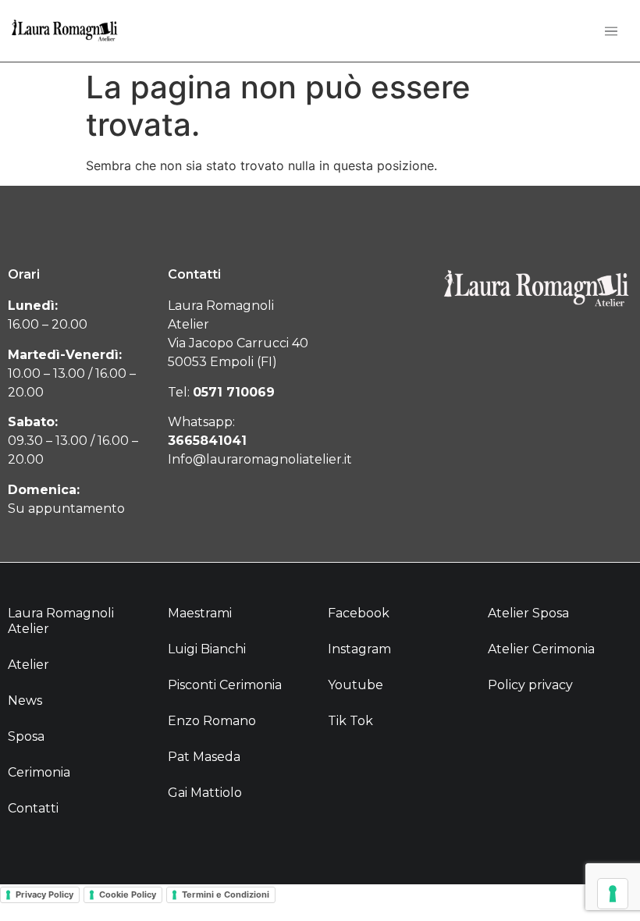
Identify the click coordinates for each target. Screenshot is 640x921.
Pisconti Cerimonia (225, 684)
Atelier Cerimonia (541, 649)
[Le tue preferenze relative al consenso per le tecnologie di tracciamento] (613, 894)
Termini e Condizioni (225, 894)
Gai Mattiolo (205, 792)
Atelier (28, 664)
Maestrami (200, 613)
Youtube (355, 684)
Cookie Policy (127, 894)
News (25, 700)
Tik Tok (350, 720)
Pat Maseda (204, 756)
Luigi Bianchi (207, 649)
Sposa (26, 736)
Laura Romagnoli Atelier (61, 621)
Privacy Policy (44, 894)
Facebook (358, 613)
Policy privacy (530, 684)
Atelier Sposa (528, 613)
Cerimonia (39, 772)
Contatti (33, 808)
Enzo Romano (212, 720)
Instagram (359, 649)
